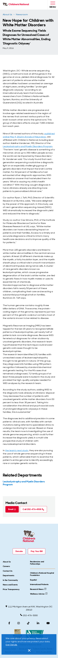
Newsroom (22, 14)
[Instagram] (18, 623)
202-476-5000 (30, 615)
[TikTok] (28, 623)
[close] (29, 650)
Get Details (11, 644)
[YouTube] (48, 623)
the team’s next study (16, 450)
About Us (7, 14)
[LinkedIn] (38, 623)
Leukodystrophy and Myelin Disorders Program (27, 146)
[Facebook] (9, 623)
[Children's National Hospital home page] (16, 5)
